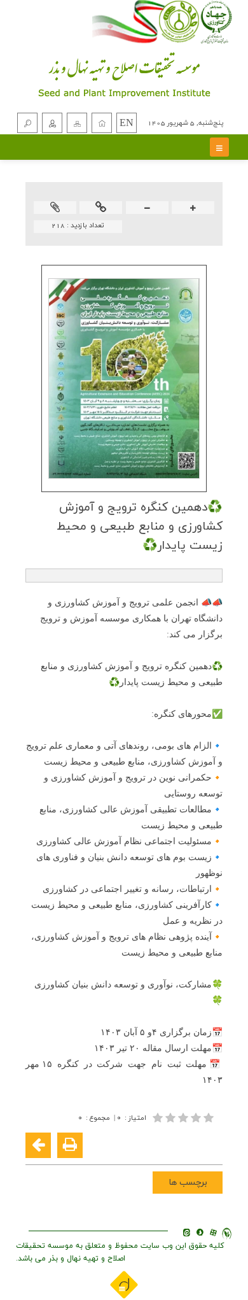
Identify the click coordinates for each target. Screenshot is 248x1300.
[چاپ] (70, 1145)
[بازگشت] (38, 1145)
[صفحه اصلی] (102, 123)
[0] (184, 1118)
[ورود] (52, 123)
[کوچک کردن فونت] (147, 208)
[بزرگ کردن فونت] (193, 208)
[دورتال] (124, 1284)
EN (127, 124)
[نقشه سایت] (77, 123)
